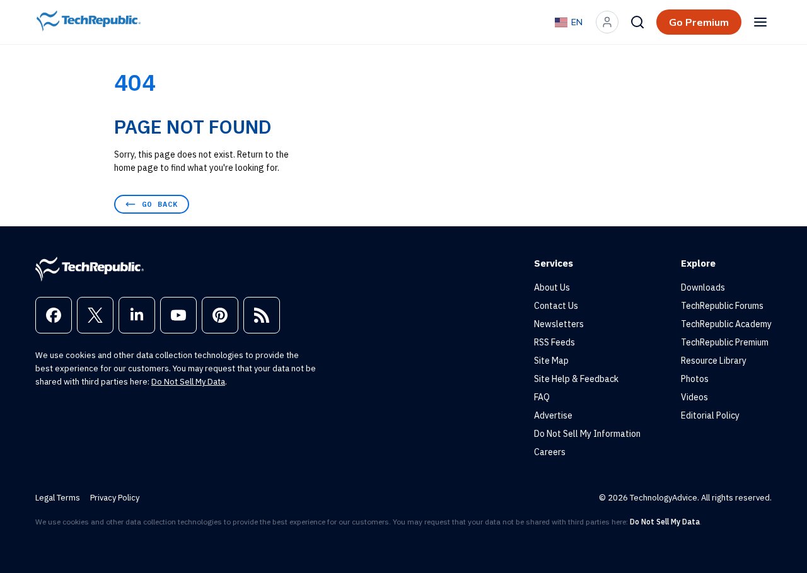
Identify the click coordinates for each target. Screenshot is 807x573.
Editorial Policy (710, 415)
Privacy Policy (114, 497)
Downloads (703, 287)
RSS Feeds (554, 342)
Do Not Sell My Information (587, 433)
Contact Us (556, 305)
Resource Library (713, 360)
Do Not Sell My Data (188, 381)
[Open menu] (760, 22)
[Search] (637, 22)
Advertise (553, 415)
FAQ (542, 397)
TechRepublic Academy (726, 324)
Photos (695, 379)
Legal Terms (57, 497)
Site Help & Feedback (576, 379)
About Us (552, 287)
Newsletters (559, 324)
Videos (694, 397)
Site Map (551, 360)
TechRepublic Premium (725, 342)
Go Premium (699, 22)
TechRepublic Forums (722, 305)
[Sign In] (607, 22)
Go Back (160, 204)
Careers (550, 452)
